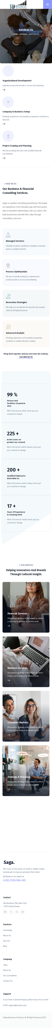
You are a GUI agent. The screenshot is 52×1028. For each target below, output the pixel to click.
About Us (7, 935)
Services (23, 34)
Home (15, 34)
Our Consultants (10, 975)
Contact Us (7, 981)
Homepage (7, 930)
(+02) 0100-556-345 (14, 880)
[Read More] (26, 245)
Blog (5, 946)
